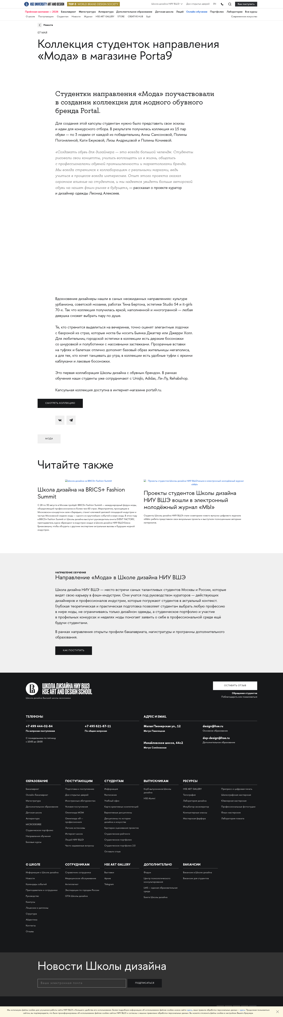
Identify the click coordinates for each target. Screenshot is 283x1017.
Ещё (148, 16)
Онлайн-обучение (196, 11)
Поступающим (46, 16)
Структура (31, 914)
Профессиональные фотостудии (238, 807)
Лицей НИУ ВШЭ (74, 840)
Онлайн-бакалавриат (37, 795)
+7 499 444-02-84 (39, 726)
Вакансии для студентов (196, 878)
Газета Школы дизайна (155, 897)
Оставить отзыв (235, 685)
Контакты (31, 926)
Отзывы (30, 931)
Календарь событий (36, 884)
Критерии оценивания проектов (121, 828)
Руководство (32, 896)
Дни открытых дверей (198, 4)
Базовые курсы (33, 842)
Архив (107, 878)
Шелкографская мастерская (236, 795)
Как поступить (246, 4)
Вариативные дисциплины (118, 813)
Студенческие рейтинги (117, 834)
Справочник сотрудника (78, 872)
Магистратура (87, 11)
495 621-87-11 (98, 726)
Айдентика (31, 920)
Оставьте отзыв (112, 851)
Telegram (109, 884)
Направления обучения (38, 836)
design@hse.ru (213, 726)
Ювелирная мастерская (233, 801)
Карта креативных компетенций (121, 807)
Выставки (109, 872)
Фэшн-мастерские (231, 813)
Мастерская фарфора (194, 818)
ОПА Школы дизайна (76, 896)
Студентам (62, 16)
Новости (76, 16)
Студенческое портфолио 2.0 (119, 846)
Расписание (110, 795)
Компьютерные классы (195, 813)
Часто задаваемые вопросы (79, 846)
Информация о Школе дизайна (42, 872)
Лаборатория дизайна (195, 801)
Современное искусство (244, 16)
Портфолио (217, 11)
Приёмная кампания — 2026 (41, 11)
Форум (147, 872)
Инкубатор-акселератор (196, 807)
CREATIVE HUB (135, 16)
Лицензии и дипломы (37, 908)
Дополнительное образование (134, 11)
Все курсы (251, 11)
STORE (120, 16)
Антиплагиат (71, 884)
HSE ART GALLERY (105, 16)
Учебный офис (111, 801)
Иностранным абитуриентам (80, 801)
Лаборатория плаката (232, 818)
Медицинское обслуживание (80, 878)
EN (214, 4)
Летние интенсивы (75, 828)
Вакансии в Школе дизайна (197, 872)
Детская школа (164, 11)
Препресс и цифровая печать (236, 789)
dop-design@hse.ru (216, 738)
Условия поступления (76, 807)
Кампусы (30, 902)
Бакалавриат (68, 11)
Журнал (88, 16)
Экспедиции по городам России (82, 890)
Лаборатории (234, 11)
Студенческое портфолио (39, 830)
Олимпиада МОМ (74, 813)
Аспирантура (105, 11)
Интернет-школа (74, 834)
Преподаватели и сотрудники (41, 890)
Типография (189, 795)
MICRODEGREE (33, 824)
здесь (189, 1010)
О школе (30, 16)
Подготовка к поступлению (79, 789)
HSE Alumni (149, 798)
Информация (111, 789)
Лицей (180, 11)
